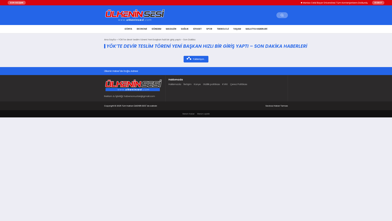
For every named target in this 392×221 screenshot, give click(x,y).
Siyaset (197, 28)
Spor (209, 28)
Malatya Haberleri (256, 28)
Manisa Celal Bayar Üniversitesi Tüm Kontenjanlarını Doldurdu (330, 2)
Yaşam (237, 28)
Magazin (171, 28)
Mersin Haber (188, 113)
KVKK (225, 84)
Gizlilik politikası (211, 84)
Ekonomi (142, 28)
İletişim (187, 84)
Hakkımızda (174, 84)
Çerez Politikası (238, 84)
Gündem (156, 28)
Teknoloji (223, 28)
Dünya (128, 28)
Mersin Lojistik (203, 113)
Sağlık (184, 28)
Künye (197, 84)
